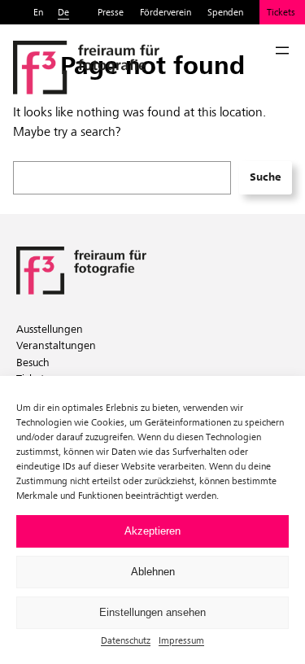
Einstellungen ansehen (152, 612)
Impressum (181, 640)
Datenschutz (125, 640)
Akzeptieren (152, 531)
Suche (265, 177)
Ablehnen (153, 572)
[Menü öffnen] (282, 50)
